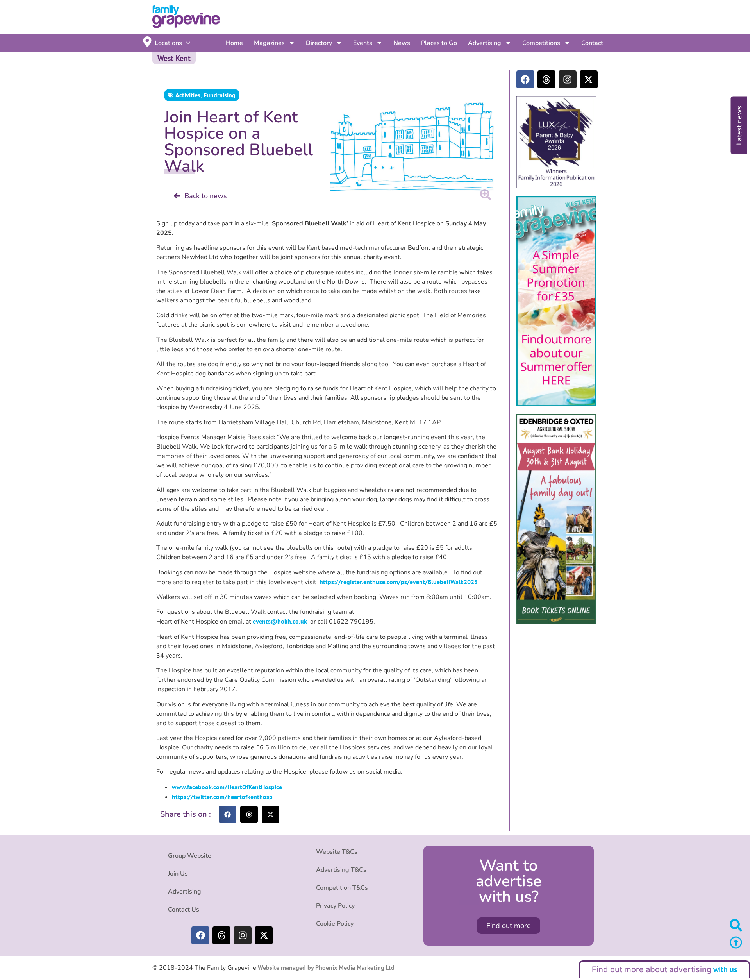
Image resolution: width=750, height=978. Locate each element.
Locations (168, 43)
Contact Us (183, 909)
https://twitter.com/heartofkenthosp (222, 797)
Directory (319, 43)
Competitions (541, 43)
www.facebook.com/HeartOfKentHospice (227, 787)
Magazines (269, 43)
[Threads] (546, 79)
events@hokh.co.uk (280, 621)
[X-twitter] (589, 79)
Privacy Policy (335, 905)
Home (234, 43)
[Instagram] (568, 79)
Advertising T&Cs (341, 869)
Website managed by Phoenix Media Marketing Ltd (325, 967)
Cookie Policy (335, 923)
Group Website (189, 855)
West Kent (174, 58)
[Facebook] (525, 79)
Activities (187, 95)
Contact (592, 43)
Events (362, 43)
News (401, 43)
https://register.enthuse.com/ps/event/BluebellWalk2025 (399, 582)
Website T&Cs (336, 851)
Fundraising (220, 95)
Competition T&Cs (342, 887)
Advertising (484, 43)
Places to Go (439, 43)
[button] (227, 814)
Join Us (178, 873)
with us (725, 969)
